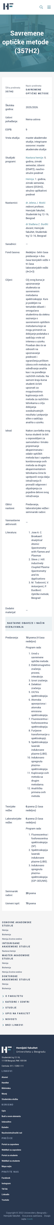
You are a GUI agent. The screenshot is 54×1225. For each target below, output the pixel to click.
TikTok (5, 1189)
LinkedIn (5, 1194)
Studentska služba (10, 1099)
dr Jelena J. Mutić (35, 202)
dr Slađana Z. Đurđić (37, 224)
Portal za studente (10, 1155)
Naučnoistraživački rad (12, 1133)
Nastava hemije (9, 951)
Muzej (4, 1094)
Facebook (6, 1178)
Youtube (5, 1200)
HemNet (5, 1083)
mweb (30, 1219)
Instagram (6, 1183)
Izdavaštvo (6, 1122)
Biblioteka (6, 1088)
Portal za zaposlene (10, 1144)
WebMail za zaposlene (11, 1150)
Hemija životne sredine (12, 939)
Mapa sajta (6, 1166)
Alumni (5, 1077)
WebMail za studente (11, 1161)
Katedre (5, 1127)
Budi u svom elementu (11, 1116)
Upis (4, 1111)
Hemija (5, 930)
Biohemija (6, 934)
